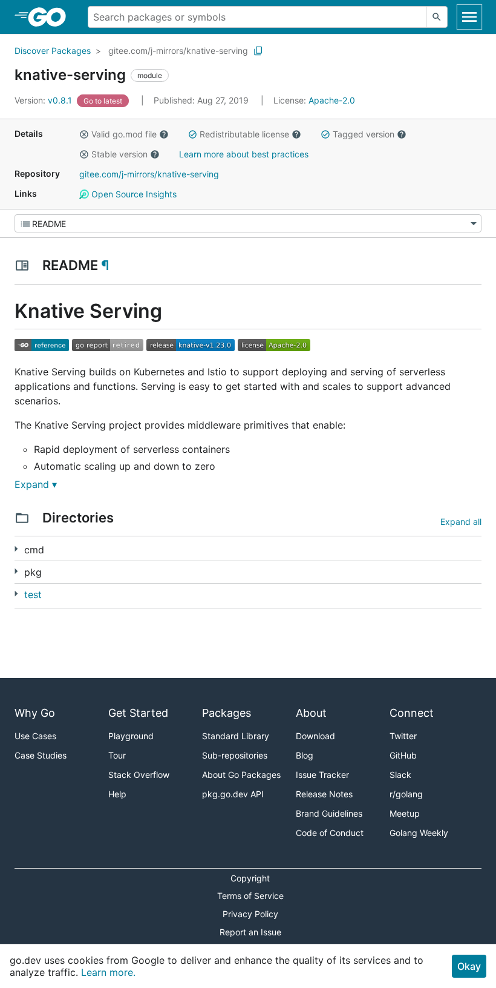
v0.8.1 (44, 100)
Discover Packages (53, 50)
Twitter (403, 736)
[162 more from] (16, 571)
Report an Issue (250, 932)
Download (315, 736)
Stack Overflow (138, 774)
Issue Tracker (322, 774)
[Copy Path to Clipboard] (258, 50)
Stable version (119, 154)
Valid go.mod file (124, 134)
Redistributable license (244, 134)
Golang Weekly (419, 833)
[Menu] (248, 223)
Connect (412, 712)
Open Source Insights (133, 194)
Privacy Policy (250, 914)
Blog (304, 755)
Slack (400, 774)
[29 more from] (16, 593)
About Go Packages (241, 774)
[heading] (51, 17)
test (33, 594)
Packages (226, 712)
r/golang (406, 794)
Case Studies (41, 755)
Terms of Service (250, 896)
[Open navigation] (469, 17)
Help (117, 794)
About (311, 712)
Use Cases (35, 736)
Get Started (138, 712)
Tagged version (363, 134)
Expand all (460, 521)
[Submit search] (437, 17)
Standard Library (235, 736)
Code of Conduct (330, 833)
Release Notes (324, 794)
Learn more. (108, 972)
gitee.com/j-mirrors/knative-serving (178, 50)
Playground (131, 736)
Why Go (35, 712)
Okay (469, 966)
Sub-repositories (234, 755)
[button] (84, 134)
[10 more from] (16, 548)
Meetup (405, 813)
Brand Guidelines (329, 813)
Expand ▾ (36, 484)
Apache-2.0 (331, 100)
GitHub (403, 755)
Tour (117, 755)
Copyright (250, 878)
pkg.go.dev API (233, 794)
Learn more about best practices (243, 154)
